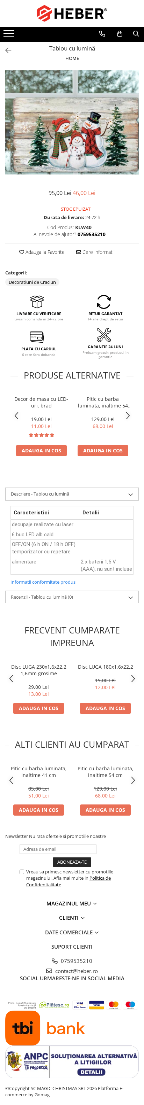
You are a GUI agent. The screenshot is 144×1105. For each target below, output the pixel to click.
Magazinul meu (69, 903)
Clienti (69, 917)
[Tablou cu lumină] (72, 122)
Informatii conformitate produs (42, 582)
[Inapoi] (5, 50)
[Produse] (9, 35)
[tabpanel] (72, 122)
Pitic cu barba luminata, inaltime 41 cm (39, 771)
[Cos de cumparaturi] (119, 34)
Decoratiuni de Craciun (32, 282)
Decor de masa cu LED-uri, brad (41, 402)
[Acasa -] (72, 13)
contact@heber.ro (76, 970)
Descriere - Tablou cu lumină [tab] (40, 494)
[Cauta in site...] (136, 34)
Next (133, 130)
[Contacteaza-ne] (102, 34)
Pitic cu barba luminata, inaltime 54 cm (103, 402)
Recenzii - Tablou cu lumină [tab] (42, 597)
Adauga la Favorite (44, 252)
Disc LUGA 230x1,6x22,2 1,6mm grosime (38, 670)
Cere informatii (98, 252)
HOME (72, 58)
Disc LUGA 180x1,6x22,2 (105, 666)
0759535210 (75, 960)
